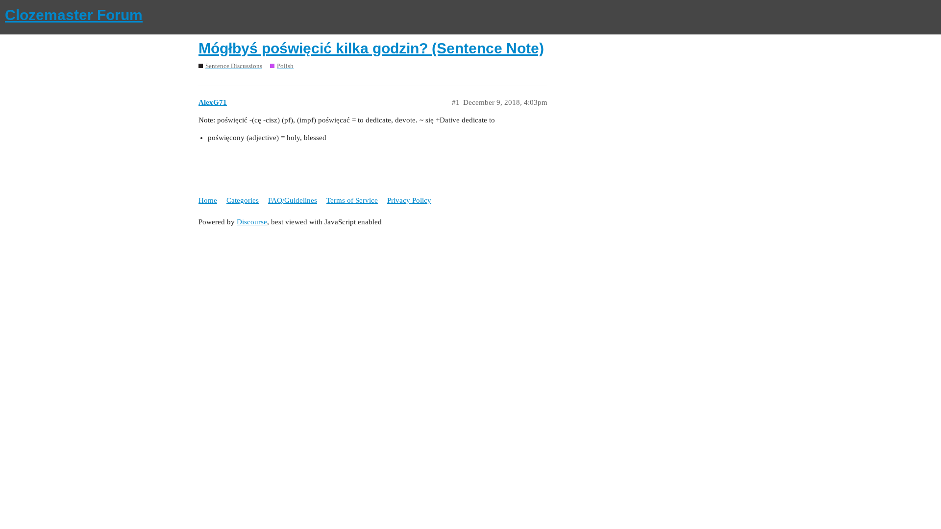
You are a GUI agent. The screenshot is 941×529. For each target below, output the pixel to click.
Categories (242, 200)
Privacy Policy (409, 200)
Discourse (252, 222)
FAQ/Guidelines (292, 200)
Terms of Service (352, 200)
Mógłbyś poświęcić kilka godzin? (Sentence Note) (371, 48)
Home (207, 200)
